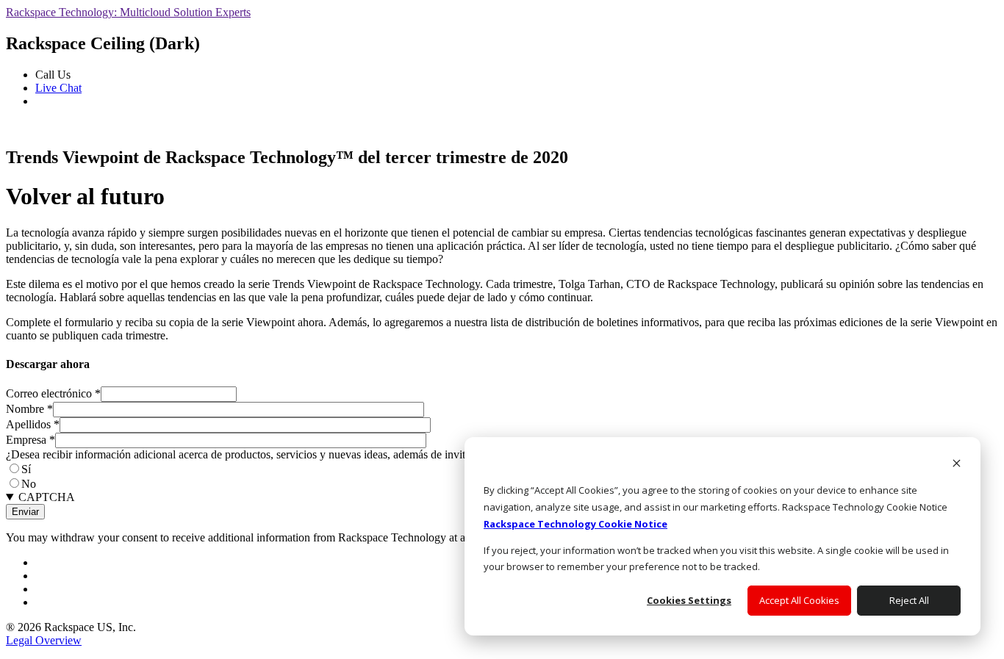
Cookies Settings (689, 600)
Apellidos (33, 424)
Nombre (29, 409)
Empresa (30, 439)
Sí (26, 469)
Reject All (909, 600)
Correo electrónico (53, 393)
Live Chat (58, 88)
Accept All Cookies (799, 600)
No (28, 484)
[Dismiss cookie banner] (956, 464)
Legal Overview (44, 640)
